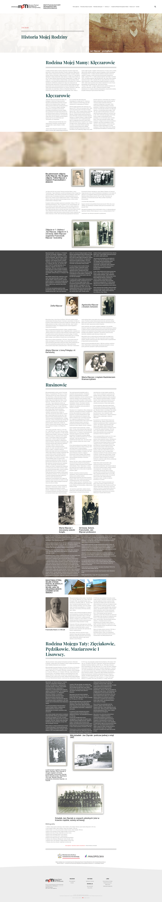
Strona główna (76, 6)
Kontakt (137, 6)
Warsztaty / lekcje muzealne (86, 6)
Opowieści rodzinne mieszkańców (78, 845)
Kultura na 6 (132, 6)
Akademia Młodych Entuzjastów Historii (119, 6)
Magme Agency (87, 897)
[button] (155, 7)
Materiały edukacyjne (97, 6)
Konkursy (107, 6)
